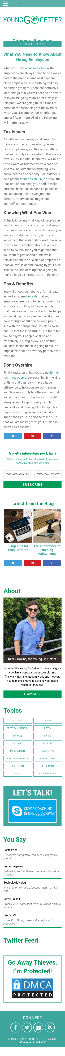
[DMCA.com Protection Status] (32, 998)
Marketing (47, 751)
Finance (17, 735)
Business (43, 40)
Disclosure (27, 1041)
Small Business (47, 758)
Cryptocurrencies (18, 728)
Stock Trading (47, 773)
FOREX (47, 735)
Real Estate (17, 766)
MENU (17, 4)
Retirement (47, 766)
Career (48, 720)
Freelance (18, 743)
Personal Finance (17, 758)
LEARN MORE (32, 694)
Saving (18, 773)
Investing (47, 743)
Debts (47, 728)
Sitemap (41, 1041)
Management (17, 751)
